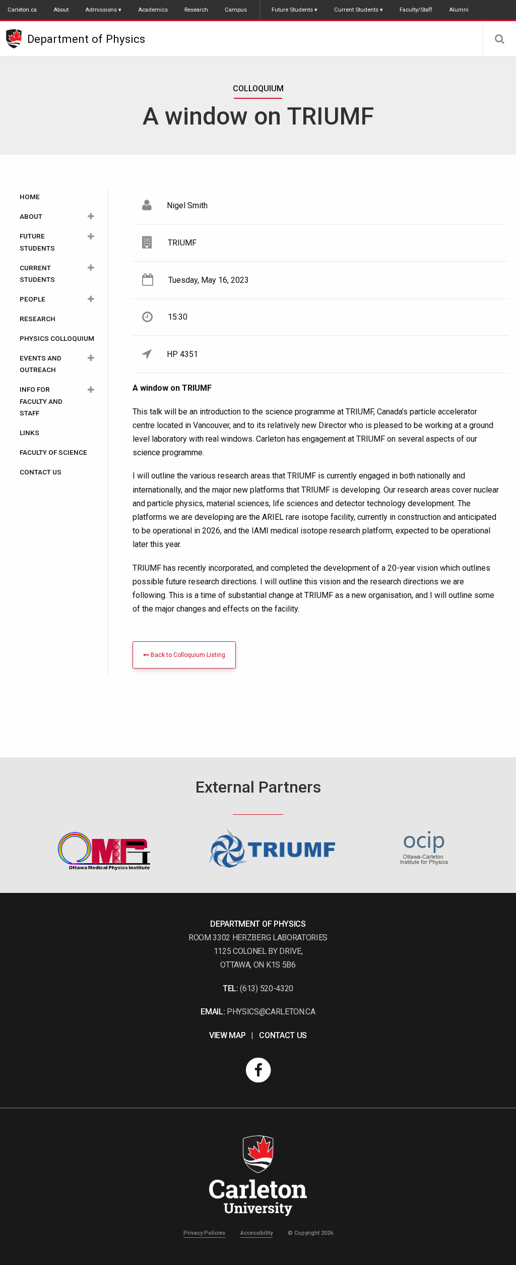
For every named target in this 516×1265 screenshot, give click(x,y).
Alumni (459, 9)
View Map (227, 1035)
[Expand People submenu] (91, 299)
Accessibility (256, 1233)
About (61, 9)
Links (29, 433)
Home (30, 197)
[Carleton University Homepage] (16, 39)
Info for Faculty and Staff (41, 400)
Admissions (101, 9)
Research (196, 9)
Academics (153, 9)
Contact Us (40, 472)
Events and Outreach (40, 364)
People (32, 299)
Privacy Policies (204, 1233)
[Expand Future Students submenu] (91, 236)
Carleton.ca (22, 9)
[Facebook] (258, 1070)
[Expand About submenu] (91, 216)
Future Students (292, 9)
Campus (236, 9)
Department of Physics (86, 38)
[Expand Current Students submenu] (91, 268)
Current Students (356, 9)
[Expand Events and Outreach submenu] (91, 358)
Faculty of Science (53, 452)
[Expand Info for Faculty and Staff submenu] (91, 389)
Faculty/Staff (416, 9)
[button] (499, 38)
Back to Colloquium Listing (187, 654)
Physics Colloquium (57, 338)
